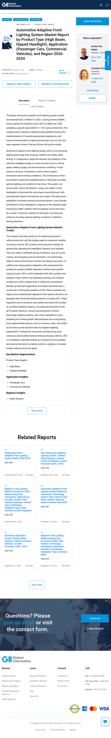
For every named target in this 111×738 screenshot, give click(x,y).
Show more (37, 410)
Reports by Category (11, 681)
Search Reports (9, 676)
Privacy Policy (40, 730)
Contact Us (95, 618)
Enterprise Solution (38, 681)
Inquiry (92, 98)
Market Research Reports (19, 13)
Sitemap (73, 730)
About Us (34, 696)
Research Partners (38, 676)
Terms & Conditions (57, 730)
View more (37, 584)
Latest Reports (8, 699)
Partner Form (63, 681)
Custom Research (38, 686)
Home (4, 13)
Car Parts (7, 19)
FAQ (31, 691)
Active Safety (36, 19)
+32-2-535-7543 (99, 689)
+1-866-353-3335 (95, 628)
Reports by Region (10, 686)
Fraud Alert (62, 686)
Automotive (36, 13)
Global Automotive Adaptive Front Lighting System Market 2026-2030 (17, 455)
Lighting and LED (21, 19)
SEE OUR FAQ (92, 91)
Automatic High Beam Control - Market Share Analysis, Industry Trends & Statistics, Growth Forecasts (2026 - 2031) (18, 541)
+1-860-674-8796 (97, 676)
